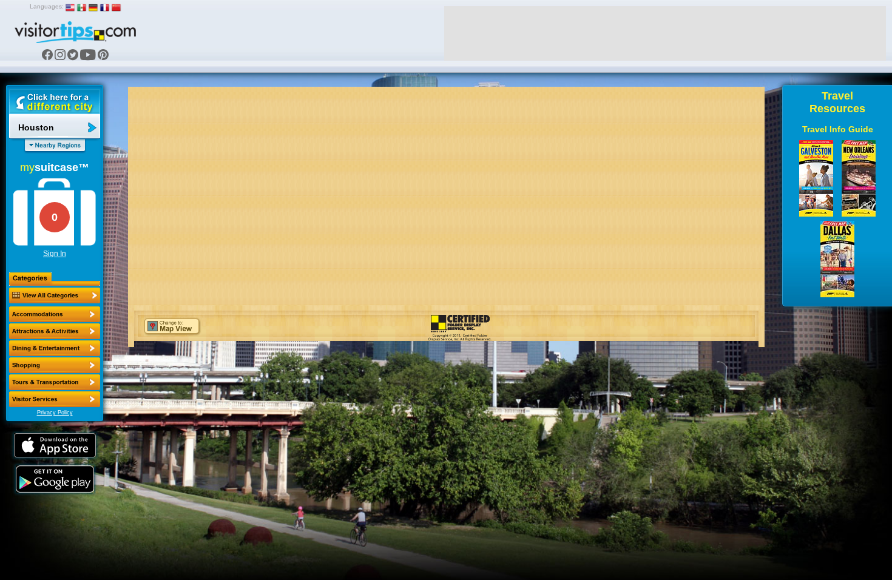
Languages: (47, 6)
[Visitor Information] (54, 399)
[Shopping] (54, 365)
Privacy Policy (55, 413)
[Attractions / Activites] (54, 331)
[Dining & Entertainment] (54, 348)
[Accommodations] (54, 314)
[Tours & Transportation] (54, 382)
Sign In (54, 253)
